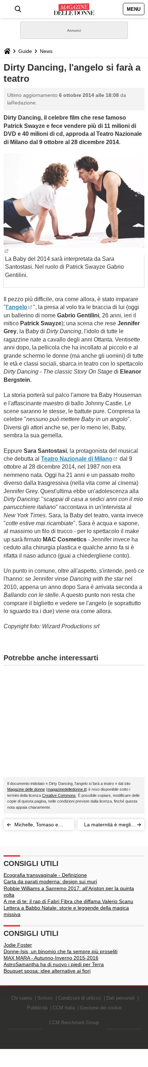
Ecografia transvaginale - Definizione (45, 875)
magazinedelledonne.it (66, 789)
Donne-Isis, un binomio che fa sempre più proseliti (60, 951)
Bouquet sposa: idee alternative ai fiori (47, 971)
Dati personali (120, 998)
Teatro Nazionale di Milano (76, 459)
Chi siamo (21, 998)
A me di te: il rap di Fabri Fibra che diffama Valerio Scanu (68, 901)
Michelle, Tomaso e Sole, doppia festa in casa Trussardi (37, 826)
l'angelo (16, 307)
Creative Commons (59, 795)
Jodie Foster (18, 945)
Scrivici (45, 998)
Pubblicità (37, 1007)
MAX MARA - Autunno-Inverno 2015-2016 (51, 958)
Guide (25, 51)
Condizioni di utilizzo (79, 998)
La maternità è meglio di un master (109, 826)
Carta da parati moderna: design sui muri (50, 881)
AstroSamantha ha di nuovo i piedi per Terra (54, 964)
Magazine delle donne (26, 789)
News (46, 51)
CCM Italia (64, 1007)
